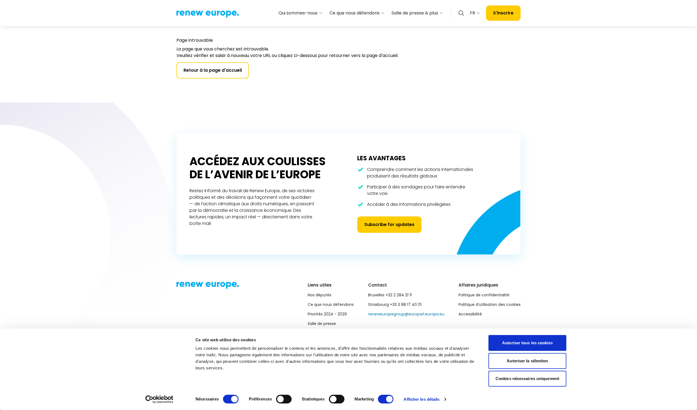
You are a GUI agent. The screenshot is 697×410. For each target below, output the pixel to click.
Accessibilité (470, 314)
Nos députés (319, 295)
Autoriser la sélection (527, 360)
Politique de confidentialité (483, 295)
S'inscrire (503, 13)
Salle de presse (322, 323)
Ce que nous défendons (354, 13)
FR (472, 13)
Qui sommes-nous (298, 13)
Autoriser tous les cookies (527, 342)
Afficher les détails (421, 399)
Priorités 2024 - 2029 (327, 314)
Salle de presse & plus (415, 13)
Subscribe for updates (389, 224)
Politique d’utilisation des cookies (489, 304)
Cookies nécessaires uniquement (527, 378)
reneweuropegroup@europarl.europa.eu (406, 314)
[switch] (284, 399)
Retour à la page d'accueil (213, 70)
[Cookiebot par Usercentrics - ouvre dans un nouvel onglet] (159, 399)
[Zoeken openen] (461, 13)
